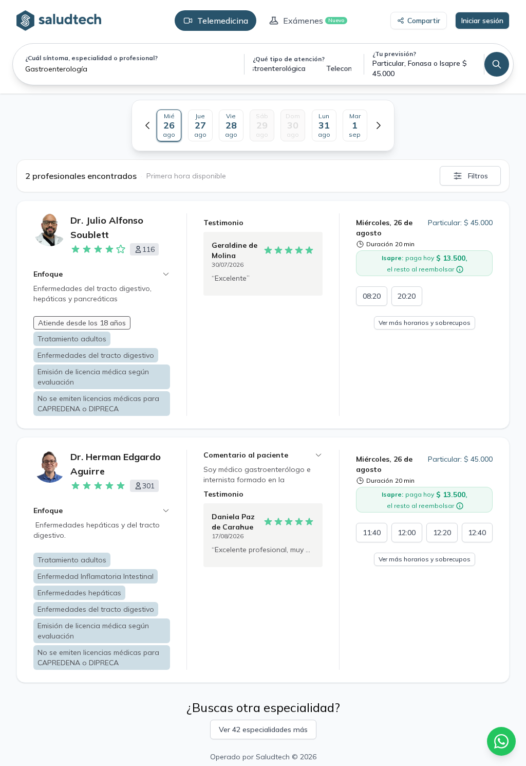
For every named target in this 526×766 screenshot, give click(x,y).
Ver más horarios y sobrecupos (425, 322)
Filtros (478, 175)
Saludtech (273, 756)
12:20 (442, 532)
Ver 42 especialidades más (263, 729)
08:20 (372, 296)
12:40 (477, 532)
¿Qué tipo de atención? (289, 59)
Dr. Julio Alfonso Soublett (106, 227)
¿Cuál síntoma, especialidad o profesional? (91, 58)
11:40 (372, 532)
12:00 (407, 532)
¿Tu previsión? (394, 54)
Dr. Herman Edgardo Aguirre (115, 464)
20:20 (407, 296)
